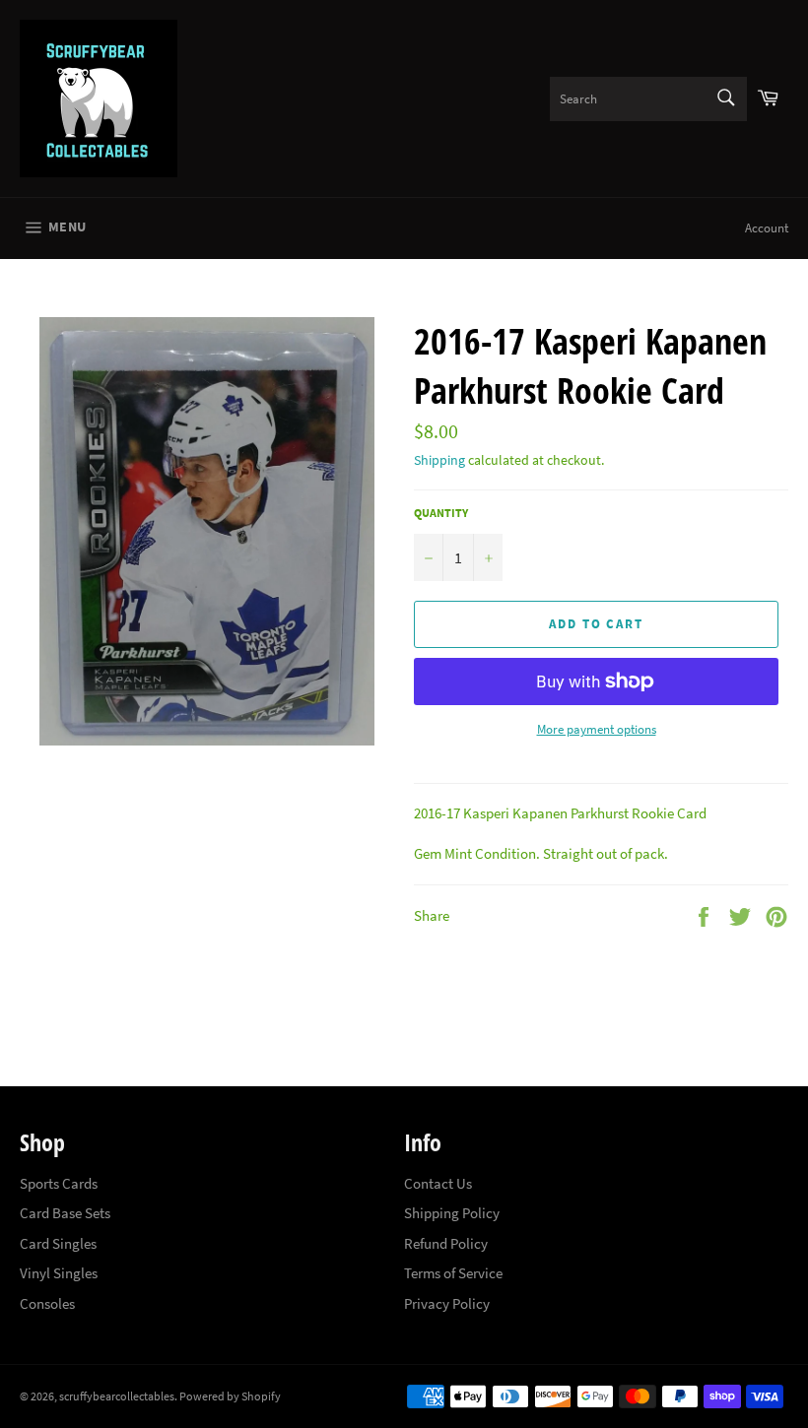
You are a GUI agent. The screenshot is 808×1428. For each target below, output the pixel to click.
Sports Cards (59, 1183)
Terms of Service (453, 1273)
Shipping (439, 460)
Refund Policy (446, 1243)
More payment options (596, 729)
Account (766, 228)
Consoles (47, 1303)
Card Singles (58, 1243)
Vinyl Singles (59, 1273)
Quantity (441, 512)
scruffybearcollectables (116, 1396)
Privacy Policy (447, 1303)
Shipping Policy (452, 1212)
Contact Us (438, 1183)
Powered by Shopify (230, 1396)
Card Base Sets (65, 1212)
